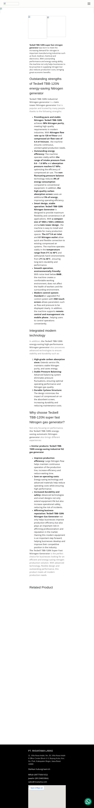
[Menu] (89, 4)
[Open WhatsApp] (88, 801)
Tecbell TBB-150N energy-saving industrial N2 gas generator (46, 449)
